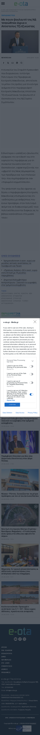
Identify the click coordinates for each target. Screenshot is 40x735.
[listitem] (20, 361)
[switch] (31, 366)
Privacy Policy (32, 413)
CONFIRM (12, 404)
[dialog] (20, 367)
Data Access (20, 413)
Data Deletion (7, 413)
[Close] (36, 322)
